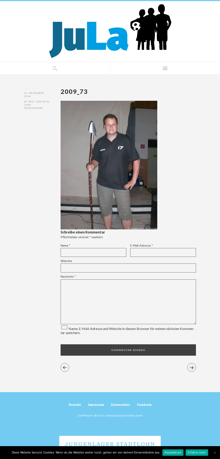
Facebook (144, 404)
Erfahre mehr (197, 452)
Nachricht (68, 276)
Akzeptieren (173, 452)
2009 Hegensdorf (33, 106)
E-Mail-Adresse (141, 245)
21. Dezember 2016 (34, 94)
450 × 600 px (37, 101)
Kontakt (75, 404)
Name (65, 245)
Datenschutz (120, 404)
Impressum (96, 404)
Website (66, 261)
